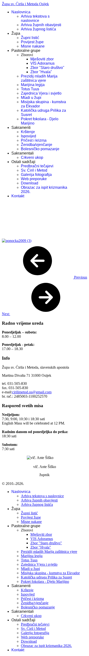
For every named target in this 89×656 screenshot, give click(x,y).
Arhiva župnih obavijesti (41, 25)
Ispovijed (28, 136)
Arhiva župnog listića (38, 29)
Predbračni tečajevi (37, 166)
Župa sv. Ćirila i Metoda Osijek (25, 4)
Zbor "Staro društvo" (47, 68)
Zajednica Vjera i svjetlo (41, 93)
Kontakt (17, 196)
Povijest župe (32, 42)
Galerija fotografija (36, 175)
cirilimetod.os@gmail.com (32, 392)
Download (29, 183)
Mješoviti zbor (42, 59)
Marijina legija (33, 85)
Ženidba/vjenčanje (36, 145)
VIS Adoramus (42, 63)
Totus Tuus (30, 89)
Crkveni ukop (32, 157)
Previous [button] (80, 277)
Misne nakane (33, 46)
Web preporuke (34, 179)
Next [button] (6, 314)
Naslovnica (20, 12)
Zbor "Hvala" (41, 72)
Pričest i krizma (34, 140)
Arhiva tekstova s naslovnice (35, 18)
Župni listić (30, 38)
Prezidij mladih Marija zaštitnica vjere (39, 78)
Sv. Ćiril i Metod (34, 170)
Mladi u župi (31, 98)
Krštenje (28, 132)
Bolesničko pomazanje (40, 149)
